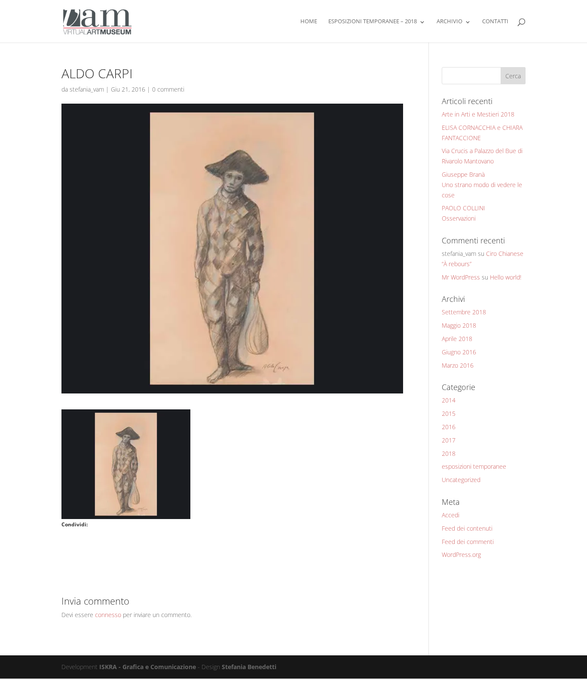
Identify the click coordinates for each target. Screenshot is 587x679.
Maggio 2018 (459, 325)
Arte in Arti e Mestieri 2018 (478, 114)
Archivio (449, 21)
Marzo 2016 (458, 365)
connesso (108, 615)
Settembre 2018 (464, 312)
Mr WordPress (461, 277)
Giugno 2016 (459, 352)
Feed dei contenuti (467, 528)
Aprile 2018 (457, 339)
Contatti (495, 21)
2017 (449, 440)
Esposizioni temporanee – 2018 (372, 21)
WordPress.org (461, 554)
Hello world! (505, 277)
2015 (449, 413)
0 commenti (168, 89)
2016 (449, 427)
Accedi (450, 515)
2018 (449, 453)
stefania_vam (87, 89)
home (308, 21)
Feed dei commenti (468, 542)
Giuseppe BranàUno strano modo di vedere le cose (482, 184)
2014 (449, 400)
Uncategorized (461, 480)
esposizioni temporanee (474, 466)
